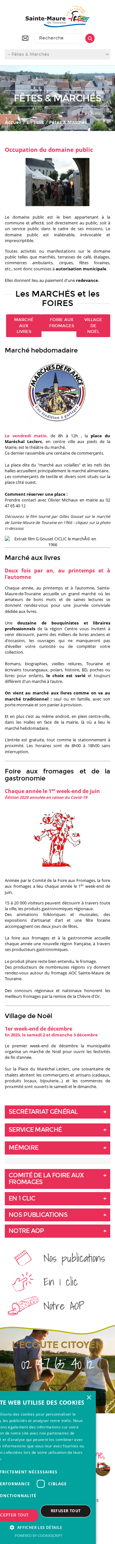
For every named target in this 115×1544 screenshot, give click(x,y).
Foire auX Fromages (61, 322)
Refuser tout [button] (66, 1510)
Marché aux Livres (24, 325)
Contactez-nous (25, 38)
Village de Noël (93, 325)
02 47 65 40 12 (57, 1363)
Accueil (13, 122)
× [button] (88, 1397)
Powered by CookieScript (38, 1535)
